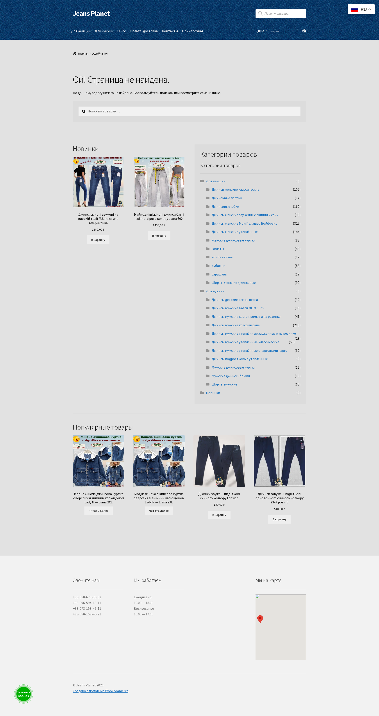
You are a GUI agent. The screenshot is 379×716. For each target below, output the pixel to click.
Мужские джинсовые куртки (234, 367)
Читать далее (98, 511)
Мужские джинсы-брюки (231, 376)
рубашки (218, 265)
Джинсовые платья (227, 198)
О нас (121, 31)
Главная (83, 53)
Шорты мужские (224, 384)
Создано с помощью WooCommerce (100, 691)
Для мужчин (104, 31)
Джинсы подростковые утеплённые (240, 359)
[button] (260, 619)
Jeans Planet (91, 13)
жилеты (218, 249)
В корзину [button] (98, 240)
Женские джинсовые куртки (234, 240)
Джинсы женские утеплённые (235, 231)
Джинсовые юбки (225, 206)
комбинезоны (222, 257)
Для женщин (81, 31)
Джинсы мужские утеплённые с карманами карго (249, 350)
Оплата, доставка (144, 31)
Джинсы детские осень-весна (235, 299)
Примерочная (192, 31)
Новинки (213, 393)
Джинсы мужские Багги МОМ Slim (238, 308)
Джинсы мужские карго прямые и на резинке (246, 316)
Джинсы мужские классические (236, 325)
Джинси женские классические (235, 189)
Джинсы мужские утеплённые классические (245, 342)
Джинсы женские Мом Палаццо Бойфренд (244, 223)
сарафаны (219, 274)
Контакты (170, 31)
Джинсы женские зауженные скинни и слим (245, 215)
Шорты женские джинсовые (234, 282)
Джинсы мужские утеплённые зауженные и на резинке (254, 333)
